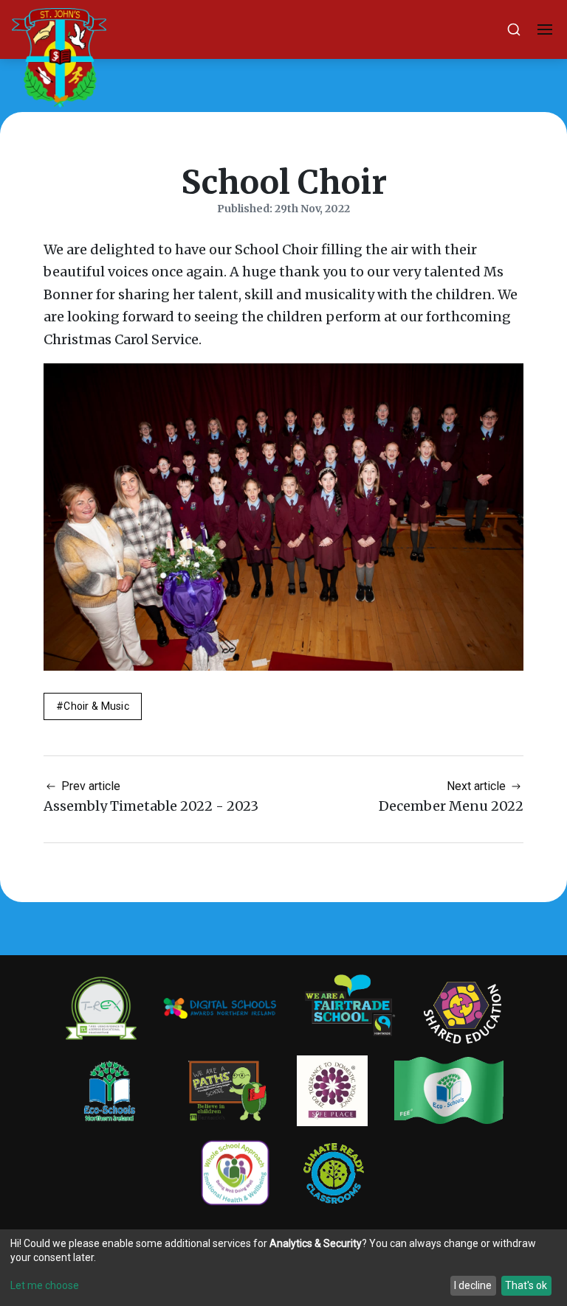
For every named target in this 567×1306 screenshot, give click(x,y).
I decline (473, 1285)
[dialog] (283, 1267)
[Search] (514, 29)
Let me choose (44, 1285)
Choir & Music (96, 706)
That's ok (526, 1285)
